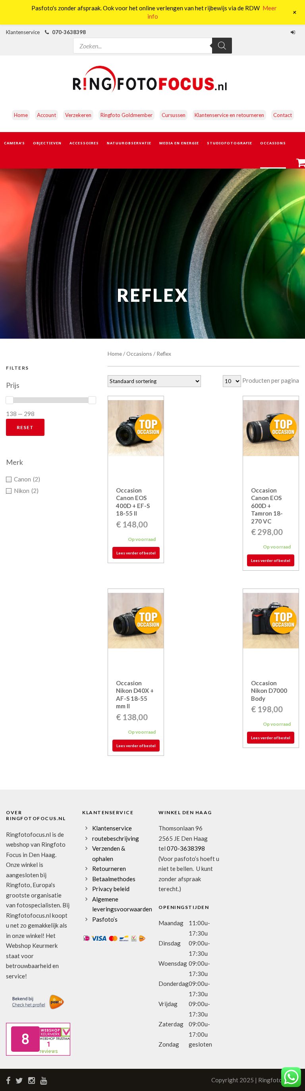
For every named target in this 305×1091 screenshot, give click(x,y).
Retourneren (109, 868)
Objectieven (47, 143)
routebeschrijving (115, 838)
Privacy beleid (110, 888)
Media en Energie (179, 143)
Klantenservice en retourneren (229, 115)
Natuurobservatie (129, 143)
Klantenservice (112, 828)
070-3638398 (69, 32)
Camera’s (14, 143)
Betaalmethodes (113, 878)
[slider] (10, 400)
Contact (282, 115)
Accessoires (84, 143)
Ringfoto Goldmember (126, 115)
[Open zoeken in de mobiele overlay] (152, 40)
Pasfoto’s (105, 919)
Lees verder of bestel (136, 552)
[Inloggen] (294, 32)
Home (21, 115)
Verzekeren (78, 115)
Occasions (273, 143)
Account (46, 115)
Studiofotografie (229, 143)
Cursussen (173, 115)
